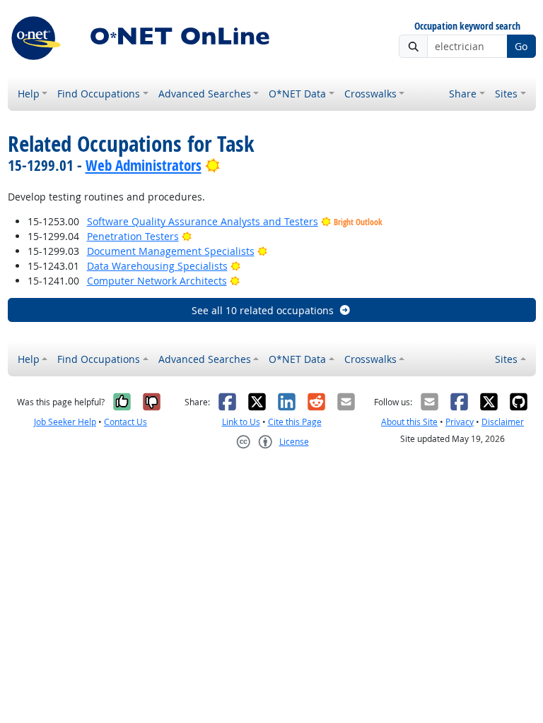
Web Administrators (144, 165)
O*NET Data (297, 93)
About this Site (409, 422)
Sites (506, 93)
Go (521, 46)
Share (463, 93)
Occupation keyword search (467, 26)
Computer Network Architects (157, 280)
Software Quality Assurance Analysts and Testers (202, 221)
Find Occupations (98, 93)
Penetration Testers (133, 236)
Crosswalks (370, 93)
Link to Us (241, 422)
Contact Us (125, 422)
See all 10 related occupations (263, 310)
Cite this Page (295, 422)
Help (29, 93)
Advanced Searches (204, 93)
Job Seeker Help (65, 422)
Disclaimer (502, 422)
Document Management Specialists (171, 251)
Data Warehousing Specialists (157, 266)
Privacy (459, 422)
